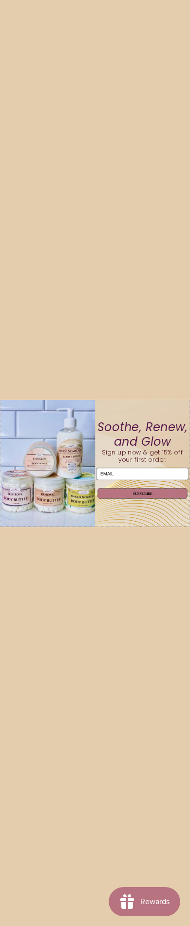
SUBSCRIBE (142, 493)
